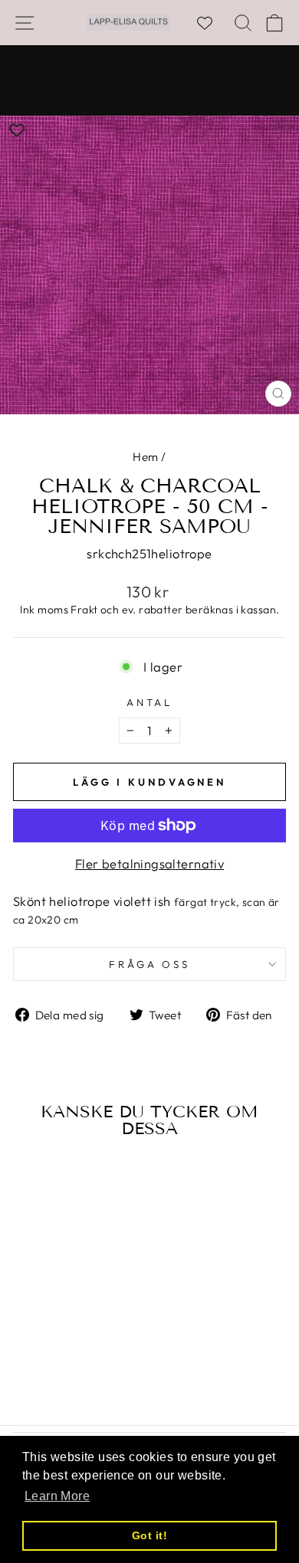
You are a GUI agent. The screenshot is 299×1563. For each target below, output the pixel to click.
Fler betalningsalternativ (149, 863)
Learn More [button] (57, 1496)
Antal (150, 702)
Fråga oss (150, 964)
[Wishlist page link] (212, 23)
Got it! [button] (149, 1535)
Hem (145, 457)
